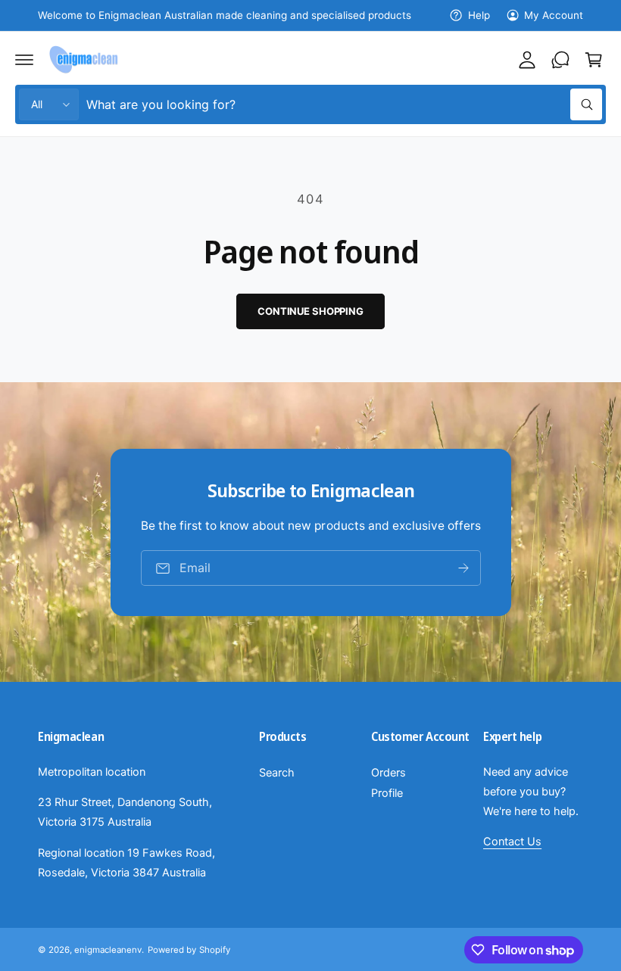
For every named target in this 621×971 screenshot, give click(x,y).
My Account (553, 15)
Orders (388, 773)
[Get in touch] (560, 59)
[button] (24, 59)
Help (478, 15)
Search (277, 773)
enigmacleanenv (108, 950)
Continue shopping (310, 311)
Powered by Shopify (188, 950)
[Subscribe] (462, 568)
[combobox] (344, 104)
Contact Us (512, 841)
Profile (387, 793)
